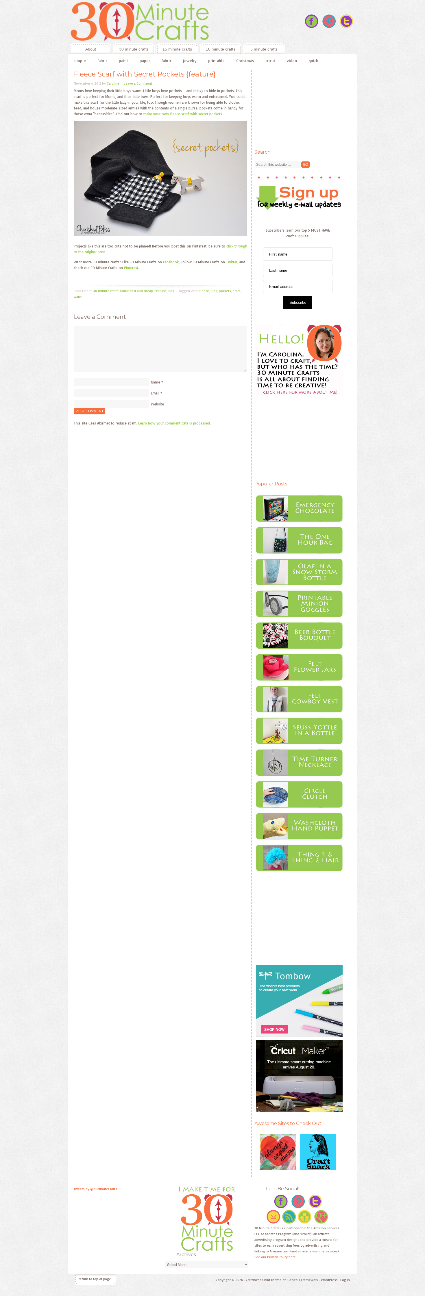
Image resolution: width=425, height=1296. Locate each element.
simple (80, 60)
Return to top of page (94, 1279)
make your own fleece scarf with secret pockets (182, 113)
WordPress (329, 1280)
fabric (102, 60)
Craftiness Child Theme (264, 1280)
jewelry (190, 60)
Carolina (113, 83)
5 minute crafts (264, 49)
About (83, 49)
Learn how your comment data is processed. (174, 423)
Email (155, 393)
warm (78, 296)
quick (313, 60)
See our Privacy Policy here (275, 1257)
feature (160, 290)
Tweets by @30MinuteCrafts (95, 1189)
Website (157, 404)
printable (216, 60)
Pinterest (131, 267)
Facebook (171, 262)
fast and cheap (141, 290)
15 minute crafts (177, 49)
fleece (204, 290)
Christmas (245, 60)
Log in (345, 1280)
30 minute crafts (134, 49)
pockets (225, 290)
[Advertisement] (297, 106)
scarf (236, 290)
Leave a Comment (138, 83)
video (292, 60)
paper (145, 60)
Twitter (231, 262)
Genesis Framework (302, 1280)
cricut (270, 60)
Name (155, 382)
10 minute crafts (220, 49)
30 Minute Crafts (176, 21)
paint (123, 60)
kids (171, 290)
